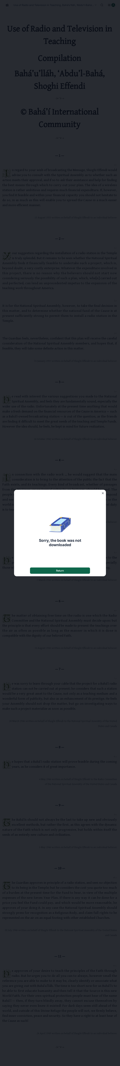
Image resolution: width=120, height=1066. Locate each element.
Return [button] (60, 570)
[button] (103, 493)
